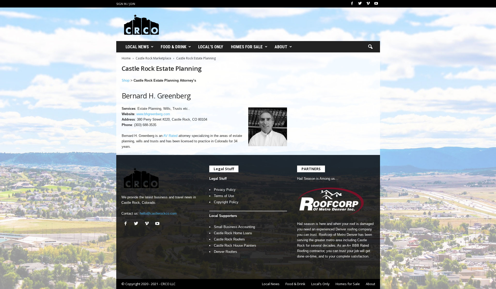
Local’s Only (210, 46)
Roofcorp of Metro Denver (338, 235)
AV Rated (170, 136)
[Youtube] (376, 3)
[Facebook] (352, 3)
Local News (137, 46)
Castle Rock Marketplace (153, 58)
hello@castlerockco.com (158, 213)
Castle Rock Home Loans (233, 233)
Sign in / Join (125, 4)
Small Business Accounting (234, 227)
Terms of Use (224, 196)
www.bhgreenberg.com (153, 114)
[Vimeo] (368, 3)
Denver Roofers (225, 252)
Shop (125, 80)
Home (126, 58)
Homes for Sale (247, 46)
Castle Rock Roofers (229, 239)
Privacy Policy (225, 190)
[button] (370, 47)
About (281, 46)
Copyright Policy (226, 202)
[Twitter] (360, 3)
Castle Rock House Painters (235, 245)
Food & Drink (173, 46)
